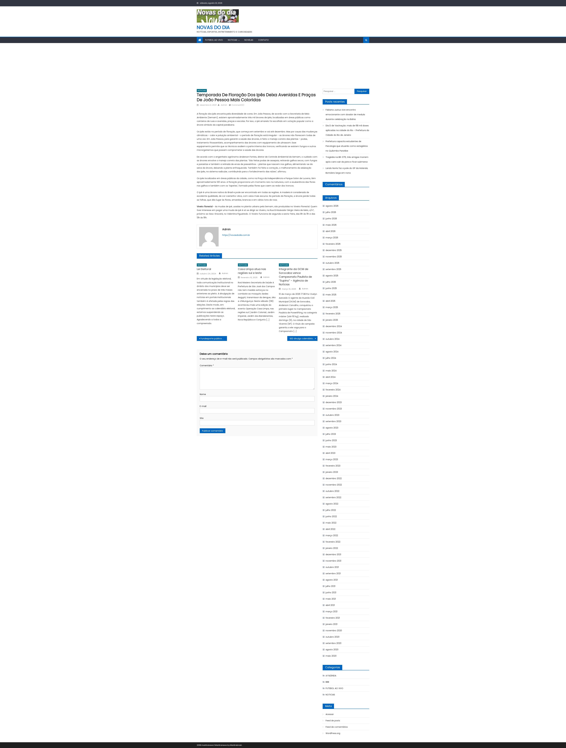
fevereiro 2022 (333, 541)
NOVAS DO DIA (213, 27)
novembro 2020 (334, 630)
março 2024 (332, 383)
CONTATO (263, 39)
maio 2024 (331, 370)
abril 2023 (330, 453)
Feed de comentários (337, 726)
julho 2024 (331, 358)
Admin (224, 105)
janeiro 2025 (332, 320)
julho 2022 (331, 510)
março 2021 (331, 611)
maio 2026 (331, 224)
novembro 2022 (334, 484)
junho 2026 (331, 218)
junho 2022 (331, 516)
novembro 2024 (334, 332)
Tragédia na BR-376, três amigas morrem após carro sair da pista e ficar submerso (347, 159)
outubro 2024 (333, 339)
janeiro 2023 (332, 472)
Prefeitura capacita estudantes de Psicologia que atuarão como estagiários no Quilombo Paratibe (347, 146)
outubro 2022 (332, 491)
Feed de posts (333, 720)
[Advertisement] (283, 65)
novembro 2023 (334, 408)
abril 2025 (330, 300)
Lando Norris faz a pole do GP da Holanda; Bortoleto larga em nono (347, 170)
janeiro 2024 (332, 396)
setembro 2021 (333, 573)
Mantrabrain (236, 745)
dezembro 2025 (334, 250)
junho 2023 (331, 440)
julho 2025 (331, 281)
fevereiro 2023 (333, 465)
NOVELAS (248, 39)
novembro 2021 (333, 560)
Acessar (330, 714)
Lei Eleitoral (204, 269)
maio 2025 (331, 294)
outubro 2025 (332, 262)
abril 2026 (330, 231)
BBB (327, 681)
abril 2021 (330, 605)
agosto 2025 (332, 275)
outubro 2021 (332, 567)
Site (202, 418)
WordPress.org (333, 733)
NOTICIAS (232, 39)
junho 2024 (331, 364)
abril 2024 (331, 377)
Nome (203, 394)
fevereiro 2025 (333, 313)
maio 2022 (331, 522)
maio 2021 (331, 598)
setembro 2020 (333, 643)
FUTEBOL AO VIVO (214, 39)
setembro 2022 (333, 497)
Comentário (207, 365)
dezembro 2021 (333, 554)
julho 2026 (331, 212)
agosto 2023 (332, 427)
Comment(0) (238, 105)
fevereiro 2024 (333, 389)
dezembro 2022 (334, 478)
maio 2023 (331, 446)
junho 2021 (331, 592)
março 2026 (332, 237)
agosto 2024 (332, 351)
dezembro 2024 (334, 326)
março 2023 (332, 459)
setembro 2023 (333, 421)
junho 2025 (331, 288)
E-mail (203, 406)
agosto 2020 (332, 649)
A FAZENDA (331, 675)
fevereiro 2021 (333, 617)
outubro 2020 (332, 636)
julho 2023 (331, 434)
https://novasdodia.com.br (236, 235)
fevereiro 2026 (333, 243)
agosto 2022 (332, 503)
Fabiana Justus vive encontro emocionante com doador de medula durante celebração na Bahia (345, 114)
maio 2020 (331, 655)
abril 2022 (330, 529)
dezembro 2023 (334, 402)
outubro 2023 (332, 415)
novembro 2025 (334, 256)
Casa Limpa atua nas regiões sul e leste (252, 271)
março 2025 (332, 307)
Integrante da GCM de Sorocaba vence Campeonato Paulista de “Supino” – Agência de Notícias (295, 276)
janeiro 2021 (331, 624)
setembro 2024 (334, 345)
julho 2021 (330, 586)
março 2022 (332, 535)
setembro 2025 (333, 269)
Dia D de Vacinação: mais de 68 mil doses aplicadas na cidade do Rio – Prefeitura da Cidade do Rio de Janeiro (347, 130)
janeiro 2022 (332, 548)
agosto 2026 (332, 205)
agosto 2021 (332, 579)
